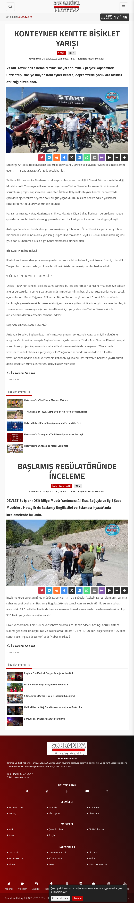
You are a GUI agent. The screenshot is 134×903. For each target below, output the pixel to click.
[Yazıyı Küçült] (117, 157)
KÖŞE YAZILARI (55, 858)
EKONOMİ (13, 852)
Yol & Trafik (94, 807)
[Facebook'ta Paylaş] (64, 157)
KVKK (11, 829)
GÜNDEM (93, 852)
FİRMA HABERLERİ (57, 852)
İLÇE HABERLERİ (16, 858)
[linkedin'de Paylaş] (79, 157)
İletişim (52, 835)
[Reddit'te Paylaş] (56, 157)
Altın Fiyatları (54, 813)
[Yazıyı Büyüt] (124, 157)
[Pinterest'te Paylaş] (41, 157)
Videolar (22, 888)
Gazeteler (53, 807)
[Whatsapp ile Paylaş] (87, 157)
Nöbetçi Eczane (16, 807)
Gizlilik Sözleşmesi (97, 829)
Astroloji (13, 813)
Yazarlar (9, 888)
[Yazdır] (102, 157)
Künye (11, 835)
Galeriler (36, 888)
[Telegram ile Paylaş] (49, 157)
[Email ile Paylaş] (94, 157)
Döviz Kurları (94, 813)
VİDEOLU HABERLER (98, 864)
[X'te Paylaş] (71, 157)
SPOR (51, 864)
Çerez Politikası (56, 829)
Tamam (78, 898)
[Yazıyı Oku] (109, 157)
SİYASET (13, 864)
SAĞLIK (92, 858)
